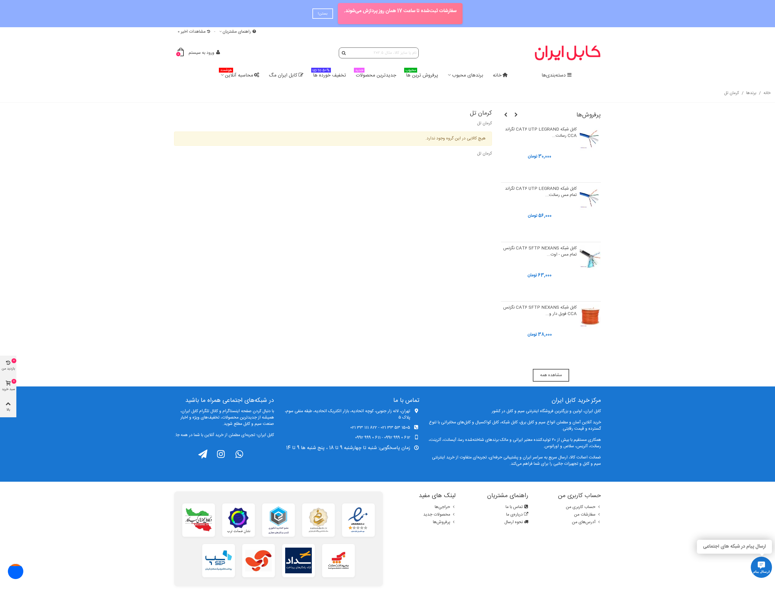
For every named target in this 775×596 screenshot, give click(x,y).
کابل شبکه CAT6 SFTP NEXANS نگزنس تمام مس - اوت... (540, 251)
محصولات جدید (436, 514)
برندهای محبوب (467, 75)
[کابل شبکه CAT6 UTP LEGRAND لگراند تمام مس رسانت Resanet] (590, 198)
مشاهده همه (551, 375)
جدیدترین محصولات (375, 75)
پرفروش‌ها (588, 115)
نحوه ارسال (513, 522)
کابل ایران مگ (283, 75)
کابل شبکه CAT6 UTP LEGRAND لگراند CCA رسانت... (541, 132)
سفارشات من (584, 514)
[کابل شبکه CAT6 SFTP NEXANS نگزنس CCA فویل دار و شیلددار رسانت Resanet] (590, 317)
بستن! (323, 14)
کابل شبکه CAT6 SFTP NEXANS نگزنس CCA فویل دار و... (540, 311)
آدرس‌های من (583, 522)
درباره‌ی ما (514, 514)
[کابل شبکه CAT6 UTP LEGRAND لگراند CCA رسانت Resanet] (590, 138)
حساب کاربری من (580, 507)
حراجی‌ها (442, 507)
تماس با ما (514, 507)
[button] (515, 115)
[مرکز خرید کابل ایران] (567, 53)
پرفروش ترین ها (421, 75)
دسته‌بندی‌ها (554, 75)
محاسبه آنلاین (236, 75)
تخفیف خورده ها (329, 75)
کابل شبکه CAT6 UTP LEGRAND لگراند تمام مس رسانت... (541, 192)
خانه (497, 75)
